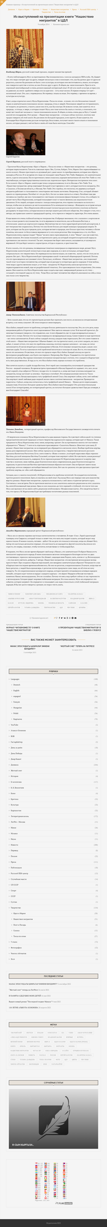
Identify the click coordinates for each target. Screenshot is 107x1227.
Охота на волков (17, 1055)
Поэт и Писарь (55, 925)
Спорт (54, 890)
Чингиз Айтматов (54, 953)
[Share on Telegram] (72, 618)
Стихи (13, 1059)
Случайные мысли (54, 879)
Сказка (55, 930)
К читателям (54, 782)
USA (62, 1033)
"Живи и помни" (14, 594)
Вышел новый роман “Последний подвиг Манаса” (30, 1001)
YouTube (54, 725)
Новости (54, 845)
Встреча (80, 1037)
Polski (55, 713)
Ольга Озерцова (51, 1051)
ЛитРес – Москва (54, 822)
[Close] (3, 3)
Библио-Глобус (37, 1037)
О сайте (65, 1051)
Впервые (69, 1037)
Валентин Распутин (58, 598)
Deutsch (55, 684)
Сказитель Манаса (84, 1055)
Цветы (74, 1059)
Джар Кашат (54, 759)
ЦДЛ (61, 607)
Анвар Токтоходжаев (37, 598)
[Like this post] (56, 618)
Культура (54, 804)
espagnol (55, 696)
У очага (54, 942)
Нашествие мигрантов (55, 919)
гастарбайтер (57, 1064)
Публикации (54, 867)
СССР (54, 896)
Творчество (54, 907)
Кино (54, 793)
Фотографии (54, 947)
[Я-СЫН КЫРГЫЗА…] (53, 1119)
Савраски (72, 603)
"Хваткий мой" (16, 1033)
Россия (53, 1055)
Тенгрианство (49, 607)
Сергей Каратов (14, 607)
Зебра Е (91, 598)
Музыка (54, 833)
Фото (58, 1059)
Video (71, 1033)
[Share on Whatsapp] (70, 618)
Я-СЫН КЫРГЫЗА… (23, 1144)
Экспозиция (34, 1064)
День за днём (54, 747)
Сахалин (83, 603)
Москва (41, 603)
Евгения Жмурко (33, 1042)
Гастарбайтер (54, 742)
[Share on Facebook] (59, 618)
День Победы (54, 753)
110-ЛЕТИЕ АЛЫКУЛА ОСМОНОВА (23, 1007)
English (55, 690)
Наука (54, 839)
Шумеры (82, 607)
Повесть (31, 1055)
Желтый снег (54, 770)
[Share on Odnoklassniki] (67, 618)
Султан (54, 902)
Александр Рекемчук (19, 1037)
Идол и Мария (55, 913)
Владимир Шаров (77, 598)
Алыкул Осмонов (54, 730)
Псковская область (56, 603)
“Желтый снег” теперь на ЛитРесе (77, 646)
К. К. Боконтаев (54, 787)
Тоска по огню (55, 936)
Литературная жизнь (54, 816)
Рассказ (42, 1055)
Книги (13, 1046)
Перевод (54, 850)
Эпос (45, 1064)
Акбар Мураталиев (85, 1033)
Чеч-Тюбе (71, 607)
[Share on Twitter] (62, 618)
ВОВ (54, 736)
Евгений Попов (16, 1042)
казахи (11, 603)
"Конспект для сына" (33, 594)
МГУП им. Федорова (26, 603)
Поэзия (54, 856)
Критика (54, 799)
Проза (54, 862)
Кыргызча (55, 719)
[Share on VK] (65, 618)
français (55, 702)
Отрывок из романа (81, 1051)
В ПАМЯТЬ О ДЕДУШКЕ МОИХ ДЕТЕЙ (25, 995)
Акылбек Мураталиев (16, 598)
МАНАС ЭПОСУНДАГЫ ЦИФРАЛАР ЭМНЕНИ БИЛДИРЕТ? (33, 984)
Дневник (54, 765)
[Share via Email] (75, 618)
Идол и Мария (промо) (79, 1042)
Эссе (54, 959)
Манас (54, 827)
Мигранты (60, 1046)
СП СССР (54, 885)
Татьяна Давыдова (32, 607)
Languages (54, 679)
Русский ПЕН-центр (54, 873)
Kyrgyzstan (52, 1033)
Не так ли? (37, 1051)
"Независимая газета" (54, 594)
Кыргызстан (54, 810)
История (54, 776)
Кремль (23, 1046)
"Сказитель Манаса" (76, 594)
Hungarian (55, 707)
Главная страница (13, 4)
